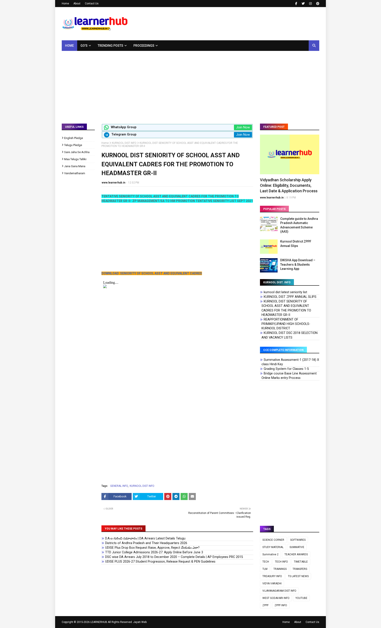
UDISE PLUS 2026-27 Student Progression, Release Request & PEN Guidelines (160, 561)
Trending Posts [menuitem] (110, 45)
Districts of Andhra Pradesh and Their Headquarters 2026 (146, 543)
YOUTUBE (301, 598)
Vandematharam (74, 173)
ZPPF (265, 605)
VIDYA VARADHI (272, 583)
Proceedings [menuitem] (143, 45)
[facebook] (296, 3)
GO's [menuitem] (84, 45)
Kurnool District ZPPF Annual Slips (295, 244)
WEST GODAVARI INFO (275, 598)
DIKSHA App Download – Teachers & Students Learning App (297, 264)
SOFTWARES (298, 539)
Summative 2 (270, 554)
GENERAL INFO (119, 485)
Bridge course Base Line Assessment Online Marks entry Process (289, 376)
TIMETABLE (301, 561)
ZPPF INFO (281, 605)
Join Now (243, 127)
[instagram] (310, 3)
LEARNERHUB (98, 622)
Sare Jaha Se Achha (77, 152)
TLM (264, 569)
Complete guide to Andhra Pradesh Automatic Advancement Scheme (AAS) (299, 225)
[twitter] (303, 3)
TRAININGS (280, 569)
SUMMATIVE (296, 547)
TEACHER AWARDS (296, 554)
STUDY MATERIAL (273, 547)
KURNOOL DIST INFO (124, 142)
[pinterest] (317, 3)
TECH (265, 561)
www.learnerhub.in (113, 182)
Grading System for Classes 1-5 (286, 369)
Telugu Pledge (73, 145)
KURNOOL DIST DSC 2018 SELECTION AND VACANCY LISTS (289, 335)
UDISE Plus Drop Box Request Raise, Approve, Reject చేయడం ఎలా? (152, 548)
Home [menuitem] (69, 45)
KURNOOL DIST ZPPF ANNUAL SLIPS (290, 297)
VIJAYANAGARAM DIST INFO (279, 590)
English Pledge (73, 138)
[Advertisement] (190, 84)
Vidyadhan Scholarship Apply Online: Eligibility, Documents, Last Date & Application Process (289, 185)
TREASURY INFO (272, 576)
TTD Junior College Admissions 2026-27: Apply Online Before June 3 (154, 552)
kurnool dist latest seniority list (285, 292)
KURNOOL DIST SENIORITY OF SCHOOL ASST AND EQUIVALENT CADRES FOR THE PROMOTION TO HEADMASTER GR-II (286, 308)
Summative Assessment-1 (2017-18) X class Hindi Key (290, 362)
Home (65, 3)
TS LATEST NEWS (298, 576)
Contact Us (92, 3)
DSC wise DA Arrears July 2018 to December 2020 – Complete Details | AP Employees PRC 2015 (174, 557)
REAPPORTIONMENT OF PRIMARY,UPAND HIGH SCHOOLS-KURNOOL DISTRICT (285, 324)
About (76, 3)
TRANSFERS (300, 569)
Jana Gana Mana (74, 166)
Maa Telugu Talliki (75, 159)
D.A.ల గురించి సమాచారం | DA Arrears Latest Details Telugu (145, 538)
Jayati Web (140, 622)
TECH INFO (281, 561)
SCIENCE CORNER (273, 539)
